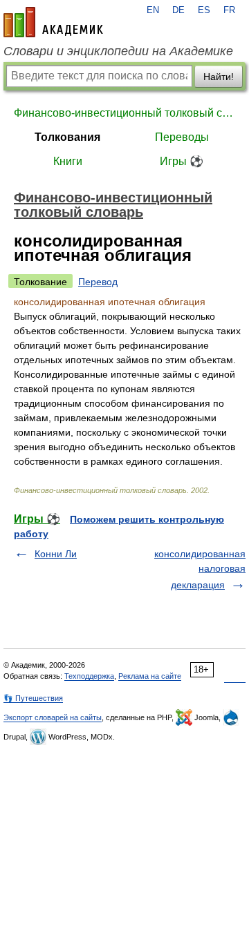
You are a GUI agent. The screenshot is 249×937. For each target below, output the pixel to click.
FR (229, 10)
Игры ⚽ (181, 161)
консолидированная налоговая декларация (200, 569)
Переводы (182, 137)
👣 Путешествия (33, 698)
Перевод (98, 281)
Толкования (67, 137)
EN (153, 10)
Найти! (218, 76)
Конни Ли (56, 553)
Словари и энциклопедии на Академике (118, 51)
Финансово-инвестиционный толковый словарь (124, 113)
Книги (67, 161)
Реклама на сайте (149, 676)
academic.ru (53, 22)
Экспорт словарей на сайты (52, 717)
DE (178, 10)
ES (204, 10)
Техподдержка (89, 676)
